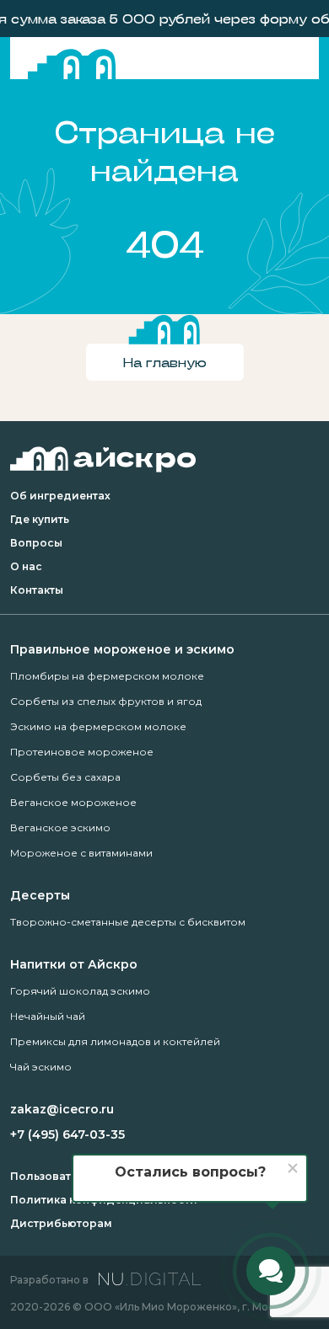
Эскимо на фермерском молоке (98, 726)
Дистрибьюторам (61, 1223)
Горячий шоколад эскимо (80, 991)
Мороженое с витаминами (81, 852)
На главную (165, 362)
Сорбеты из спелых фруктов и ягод (106, 701)
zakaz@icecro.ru (62, 1109)
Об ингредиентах (60, 495)
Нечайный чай (47, 1016)
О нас (26, 566)
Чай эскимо (41, 1066)
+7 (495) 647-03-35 (67, 1134)
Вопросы (36, 542)
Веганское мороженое (73, 802)
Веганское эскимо (60, 827)
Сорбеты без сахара (65, 777)
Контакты (36, 590)
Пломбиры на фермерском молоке (107, 676)
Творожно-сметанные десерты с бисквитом (127, 921)
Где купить (39, 519)
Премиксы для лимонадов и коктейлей (115, 1041)
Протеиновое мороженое (82, 751)
